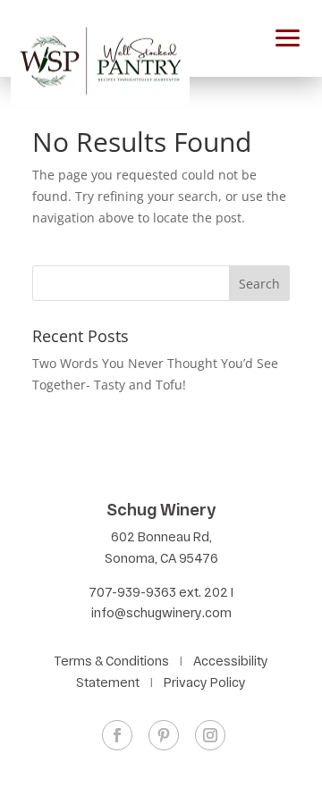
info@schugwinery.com (161, 612)
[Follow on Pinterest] (163, 735)
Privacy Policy (205, 682)
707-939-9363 (132, 591)
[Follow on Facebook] (117, 735)
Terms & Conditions (111, 660)
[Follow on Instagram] (210, 735)
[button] (288, 36)
